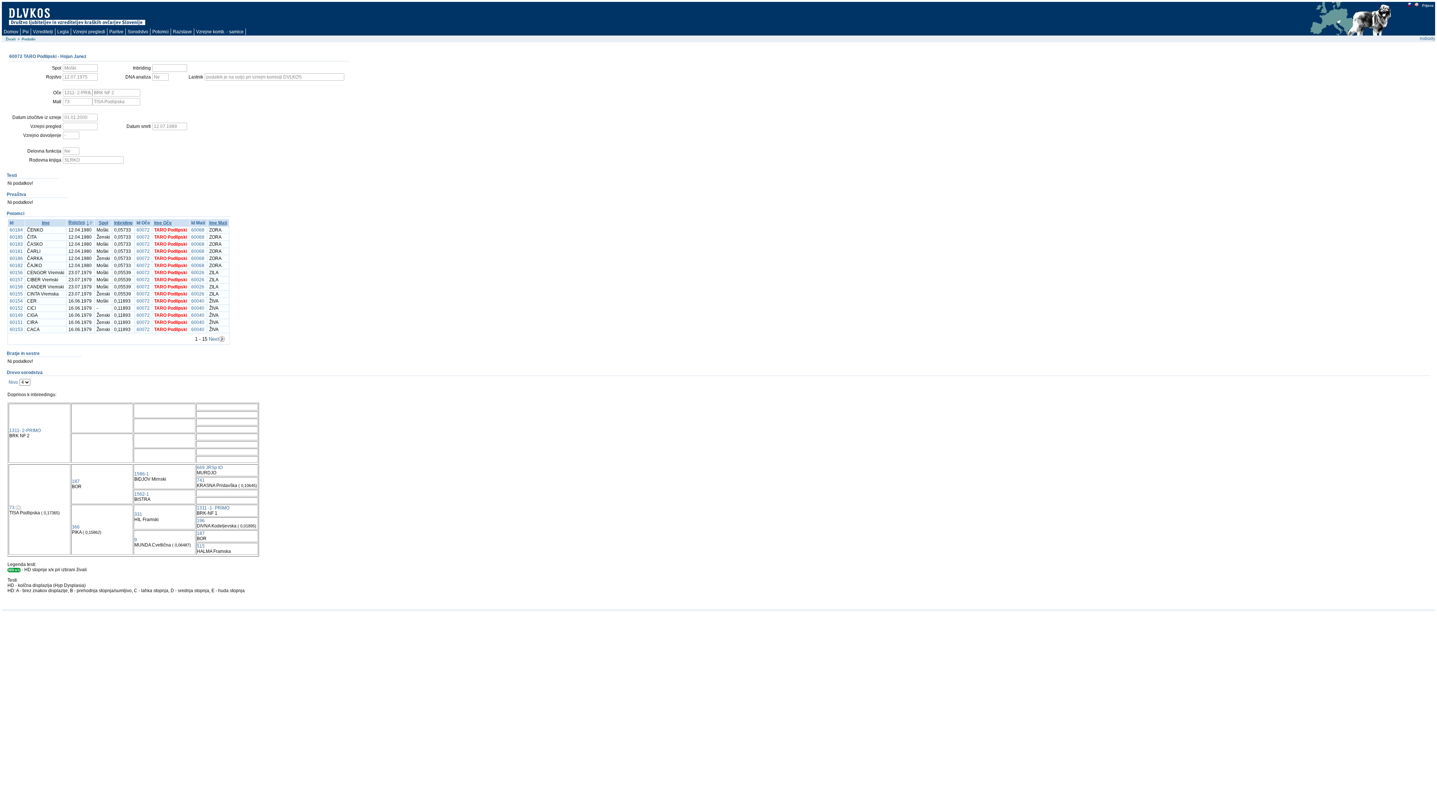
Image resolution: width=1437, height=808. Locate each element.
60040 (197, 301)
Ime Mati (218, 223)
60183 (16, 244)
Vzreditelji (43, 31)
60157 (16, 279)
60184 (16, 230)
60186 (16, 258)
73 (12, 507)
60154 (16, 301)
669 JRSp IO (210, 467)
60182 (16, 265)
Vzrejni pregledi (89, 31)
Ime (46, 223)
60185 (16, 237)
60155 (16, 294)
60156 (16, 272)
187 (76, 481)
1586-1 (141, 474)
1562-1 (141, 494)
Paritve (116, 31)
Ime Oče (163, 223)
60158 (16, 287)
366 (76, 527)
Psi (25, 31)
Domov (11, 31)
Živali (11, 39)
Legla (63, 31)
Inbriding (123, 223)
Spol (103, 223)
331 (138, 514)
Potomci (160, 31)
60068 (197, 230)
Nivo (13, 382)
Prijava (1428, 5)
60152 (16, 308)
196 (201, 520)
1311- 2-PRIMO (25, 430)
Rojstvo (76, 222)
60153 (16, 329)
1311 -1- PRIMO (213, 508)
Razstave (182, 31)
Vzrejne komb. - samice (220, 31)
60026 (197, 272)
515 (201, 546)
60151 (16, 322)
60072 (143, 230)
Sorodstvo (138, 31)
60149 (16, 315)
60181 (16, 251)
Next (214, 339)
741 (201, 480)
